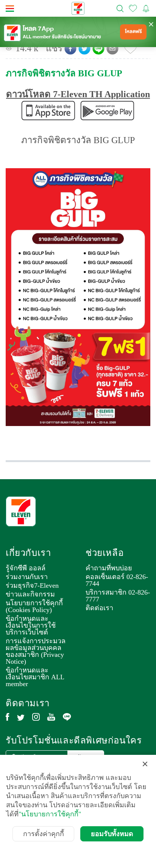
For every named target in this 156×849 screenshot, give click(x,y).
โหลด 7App (38, 28)
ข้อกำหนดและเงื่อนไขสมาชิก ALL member (35, 677)
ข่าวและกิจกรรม (30, 594)
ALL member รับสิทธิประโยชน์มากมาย (62, 36)
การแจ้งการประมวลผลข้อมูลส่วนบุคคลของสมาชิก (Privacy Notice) (36, 651)
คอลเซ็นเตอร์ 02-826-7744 (117, 580)
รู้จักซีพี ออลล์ (25, 568)
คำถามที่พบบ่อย (109, 568)
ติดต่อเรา (99, 608)
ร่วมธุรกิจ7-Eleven (32, 585)
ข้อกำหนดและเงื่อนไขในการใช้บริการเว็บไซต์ (31, 625)
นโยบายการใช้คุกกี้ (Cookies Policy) (34, 606)
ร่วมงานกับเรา (27, 577)
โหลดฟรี (133, 31)
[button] (70, 49)
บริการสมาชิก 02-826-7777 (118, 596)
